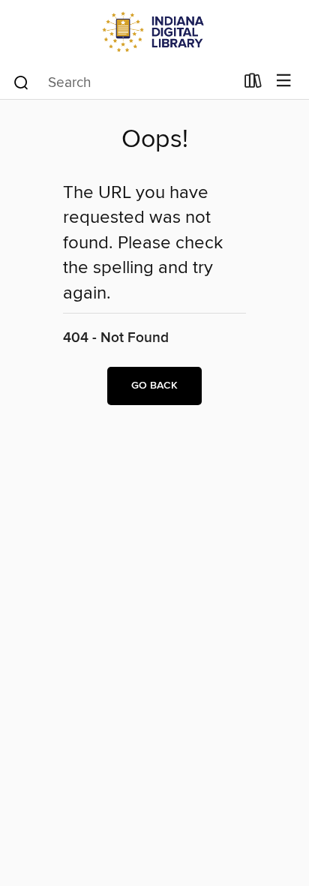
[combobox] (123, 83)
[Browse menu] (284, 81)
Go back (154, 385)
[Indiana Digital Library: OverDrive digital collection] (154, 32)
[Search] (21, 82)
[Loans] (253, 84)
